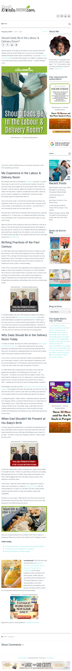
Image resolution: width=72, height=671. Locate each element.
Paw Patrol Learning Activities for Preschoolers (59, 344)
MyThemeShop (49, 658)
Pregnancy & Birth (6, 32)
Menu (5, 24)
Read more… (59, 69)
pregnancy (11, 637)
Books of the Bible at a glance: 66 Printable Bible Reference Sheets (59, 339)
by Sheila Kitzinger (17, 551)
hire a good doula (31, 486)
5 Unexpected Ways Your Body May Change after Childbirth (24, 546)
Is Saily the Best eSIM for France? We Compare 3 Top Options (58, 208)
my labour (29, 181)
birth (5, 637)
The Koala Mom (22, 658)
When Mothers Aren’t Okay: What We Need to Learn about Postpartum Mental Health (59, 190)
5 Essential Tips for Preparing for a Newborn (19, 549)
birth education (14, 237)
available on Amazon (32, 622)
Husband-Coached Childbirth (27, 317)
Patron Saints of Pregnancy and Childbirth (59, 330)
